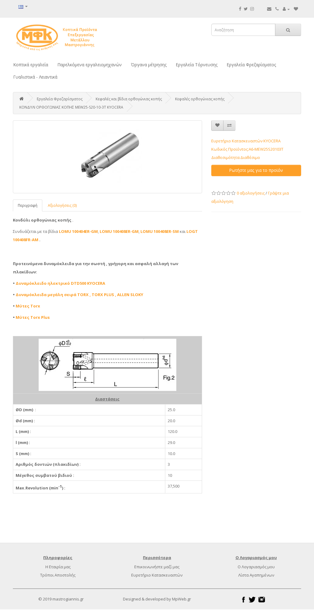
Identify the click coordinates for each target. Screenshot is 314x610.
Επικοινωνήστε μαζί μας (156, 566)
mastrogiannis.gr (68, 599)
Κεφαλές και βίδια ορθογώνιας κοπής (129, 99)
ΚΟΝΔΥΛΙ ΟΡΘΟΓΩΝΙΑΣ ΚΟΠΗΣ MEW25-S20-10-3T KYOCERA (71, 107)
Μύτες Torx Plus (33, 317)
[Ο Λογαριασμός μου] (286, 9)
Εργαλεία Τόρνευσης (196, 65)
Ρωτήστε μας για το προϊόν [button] (256, 170)
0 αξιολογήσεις (251, 193)
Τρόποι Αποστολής (57, 575)
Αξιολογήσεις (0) (62, 205)
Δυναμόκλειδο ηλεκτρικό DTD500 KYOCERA (60, 283)
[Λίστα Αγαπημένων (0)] (296, 9)
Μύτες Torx (28, 306)
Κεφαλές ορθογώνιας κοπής (199, 99)
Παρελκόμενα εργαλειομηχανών (89, 65)
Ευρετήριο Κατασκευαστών (156, 575)
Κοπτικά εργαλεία (30, 65)
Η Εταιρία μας (58, 566)
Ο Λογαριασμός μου (256, 566)
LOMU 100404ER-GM (78, 231)
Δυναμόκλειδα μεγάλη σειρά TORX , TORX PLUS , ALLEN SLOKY (79, 294)
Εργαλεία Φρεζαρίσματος (251, 65)
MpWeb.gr (181, 599)
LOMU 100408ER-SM (159, 231)
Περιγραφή (27, 205)
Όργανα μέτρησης (149, 65)
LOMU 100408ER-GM (119, 231)
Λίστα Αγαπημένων (256, 575)
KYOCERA (272, 141)
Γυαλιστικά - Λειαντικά (35, 77)
